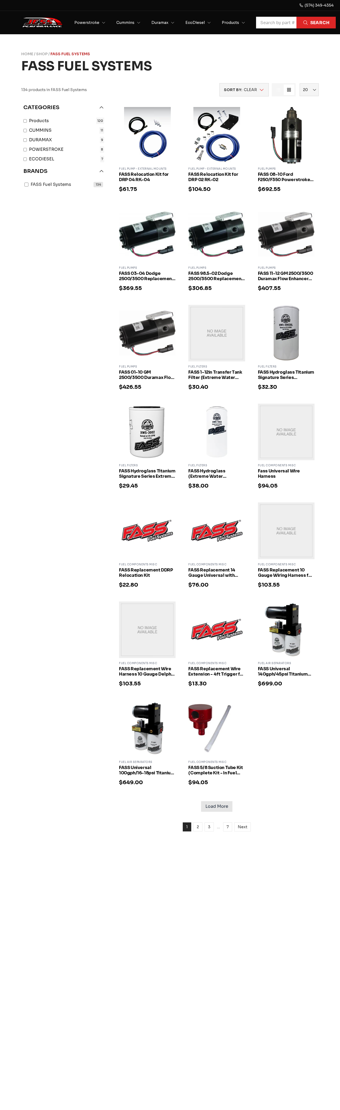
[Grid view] (289, 89)
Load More (216, 806)
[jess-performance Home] (42, 22)
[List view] (278, 89)
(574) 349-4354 (319, 5)
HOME (27, 54)
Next (242, 827)
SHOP (42, 54)
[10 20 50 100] (309, 89)
